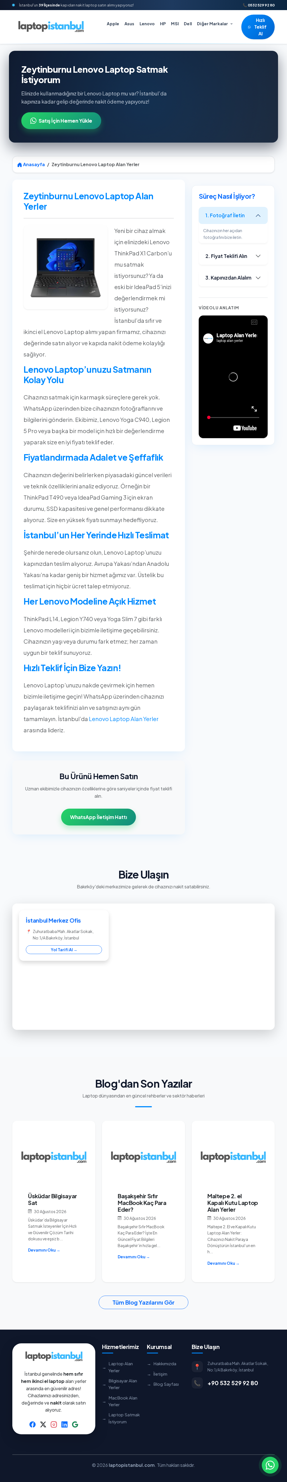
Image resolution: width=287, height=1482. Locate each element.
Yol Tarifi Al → (64, 949)
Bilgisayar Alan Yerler (119, 1384)
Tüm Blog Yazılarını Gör (143, 1302)
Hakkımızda (161, 1363)
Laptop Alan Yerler (117, 1367)
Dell (188, 23)
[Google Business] (75, 1424)
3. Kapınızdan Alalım (228, 278)
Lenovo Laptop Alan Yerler (124, 718)
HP (163, 23)
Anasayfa (33, 164)
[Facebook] (32, 1424)
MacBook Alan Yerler (119, 1401)
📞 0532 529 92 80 (259, 5)
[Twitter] (43, 1424)
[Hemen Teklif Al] (270, 1465)
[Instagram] (54, 1424)
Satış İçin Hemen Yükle (65, 121)
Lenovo (147, 23)
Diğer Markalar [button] (213, 23)
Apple (113, 23)
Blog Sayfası (163, 1384)
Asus (129, 23)
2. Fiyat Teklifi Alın (226, 256)
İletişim (157, 1373)
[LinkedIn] (64, 1424)
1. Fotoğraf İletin (225, 215)
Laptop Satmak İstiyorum (121, 1418)
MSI (175, 23)
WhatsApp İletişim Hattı (98, 817)
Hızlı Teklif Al (260, 26)
